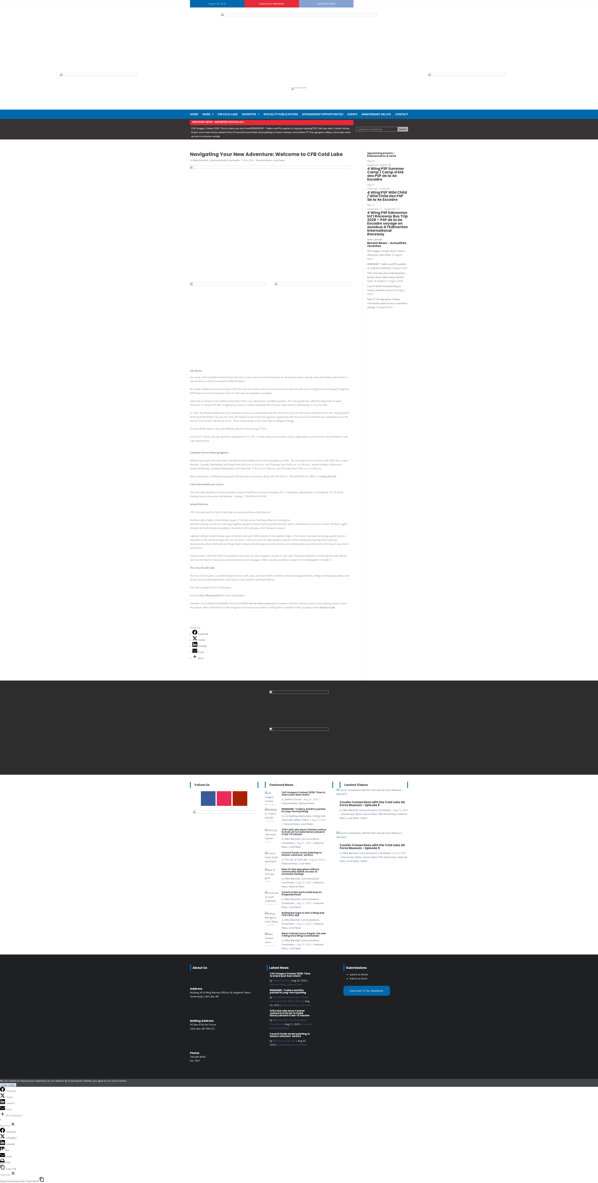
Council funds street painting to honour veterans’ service (272, 132)
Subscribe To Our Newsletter (367, 990)
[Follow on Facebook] (363, 3)
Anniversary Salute (376, 114)
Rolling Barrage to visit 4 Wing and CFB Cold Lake (303, 914)
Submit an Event (358, 978)
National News (306, 803)
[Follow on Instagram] (370, 3)
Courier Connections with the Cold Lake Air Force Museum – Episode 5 (372, 846)
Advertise (249, 114)
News (206, 114)
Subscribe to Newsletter (272, 3)
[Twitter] (3, 1097)
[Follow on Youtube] (378, 3)
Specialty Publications (280, 114)
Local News (279, 160)
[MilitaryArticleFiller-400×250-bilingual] (299, 692)
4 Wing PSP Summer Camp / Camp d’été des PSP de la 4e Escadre (385, 174)
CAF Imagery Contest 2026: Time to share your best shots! (221, 128)
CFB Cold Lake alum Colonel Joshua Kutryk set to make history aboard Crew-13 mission (386, 277)
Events (352, 114)
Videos (363, 818)
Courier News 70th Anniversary (379, 813)
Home (194, 114)
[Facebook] (3, 1090)
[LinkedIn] (3, 1103)
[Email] (3, 1109)
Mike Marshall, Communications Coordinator (216, 160)
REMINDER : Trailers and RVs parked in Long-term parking (281, 128)
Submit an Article (326, 3)
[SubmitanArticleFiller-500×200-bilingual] (467, 75)
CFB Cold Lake (227, 114)
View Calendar (374, 239)
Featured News (264, 160)
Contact (401, 114)
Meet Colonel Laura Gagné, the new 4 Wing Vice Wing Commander (304, 934)
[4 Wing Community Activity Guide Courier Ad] (99, 75)
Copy (32, 1181)
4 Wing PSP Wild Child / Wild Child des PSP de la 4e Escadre (387, 196)
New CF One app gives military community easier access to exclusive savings (387, 303)
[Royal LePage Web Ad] (299, 15)
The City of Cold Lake (296, 859)
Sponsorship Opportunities (322, 114)
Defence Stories (293, 799)
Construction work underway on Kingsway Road (302, 893)
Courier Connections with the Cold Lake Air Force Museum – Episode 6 (372, 803)
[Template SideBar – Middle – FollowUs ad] (299, 729)
